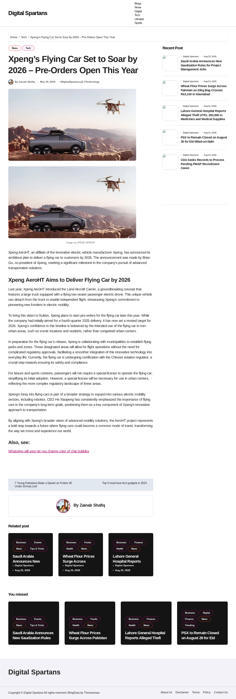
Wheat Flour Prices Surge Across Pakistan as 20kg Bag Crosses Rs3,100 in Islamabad (203, 90)
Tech (137, 15)
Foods (87, 542)
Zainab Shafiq (92, 505)
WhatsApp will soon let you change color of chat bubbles (48, 451)
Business (21, 542)
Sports (138, 22)
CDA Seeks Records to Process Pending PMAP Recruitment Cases (202, 164)
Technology (93, 81)
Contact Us (221, 692)
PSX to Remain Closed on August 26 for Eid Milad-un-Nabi (200, 638)
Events (37, 542)
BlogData (74, 692)
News (138, 7)
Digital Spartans (27, 13)
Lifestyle (139, 19)
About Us (166, 692)
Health (69, 548)
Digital (138, 11)
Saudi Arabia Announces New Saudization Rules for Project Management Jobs (201, 65)
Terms (196, 692)
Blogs (138, 3)
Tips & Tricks (37, 548)
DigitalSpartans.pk (72, 81)
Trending (190, 625)
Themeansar (91, 692)
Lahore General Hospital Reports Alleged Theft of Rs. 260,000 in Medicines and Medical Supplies (203, 115)
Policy (207, 692)
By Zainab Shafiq (25, 81)
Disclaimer (182, 692)
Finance (138, 542)
